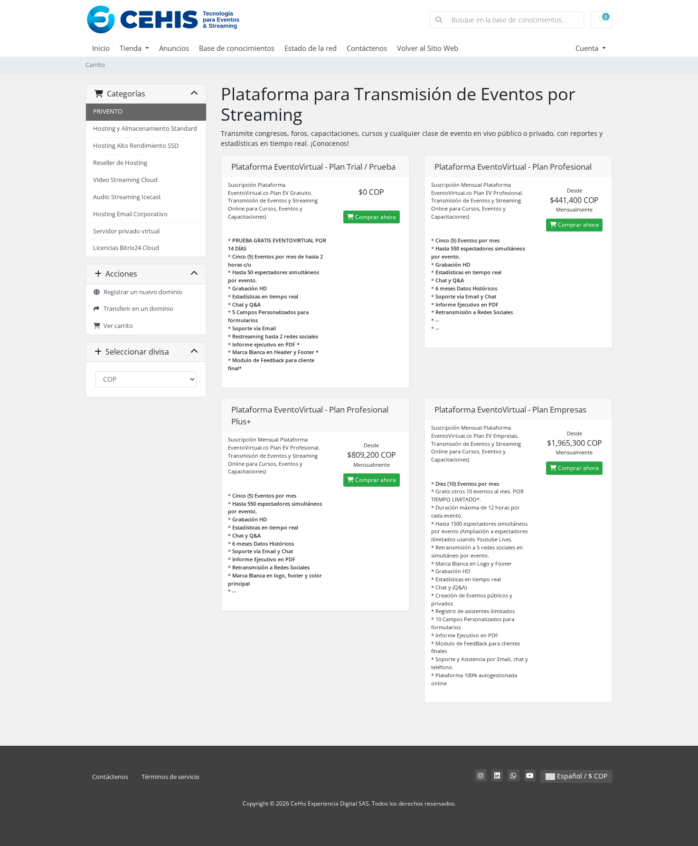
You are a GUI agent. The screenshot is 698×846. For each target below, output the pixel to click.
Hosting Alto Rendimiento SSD (136, 146)
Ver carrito (117, 326)
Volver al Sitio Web (427, 48)
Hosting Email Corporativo (130, 214)
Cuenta (587, 48)
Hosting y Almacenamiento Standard (145, 129)
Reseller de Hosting (120, 163)
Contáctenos (367, 48)
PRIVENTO (108, 111)
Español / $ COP (581, 775)
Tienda (131, 48)
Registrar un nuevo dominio (141, 292)
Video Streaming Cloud (125, 180)
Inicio (101, 48)
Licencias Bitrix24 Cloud (126, 248)
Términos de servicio (170, 777)
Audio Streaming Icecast (127, 197)
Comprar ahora (375, 217)
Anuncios (174, 48)
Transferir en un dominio (137, 309)
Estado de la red (310, 48)
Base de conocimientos (236, 48)
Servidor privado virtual (126, 231)
